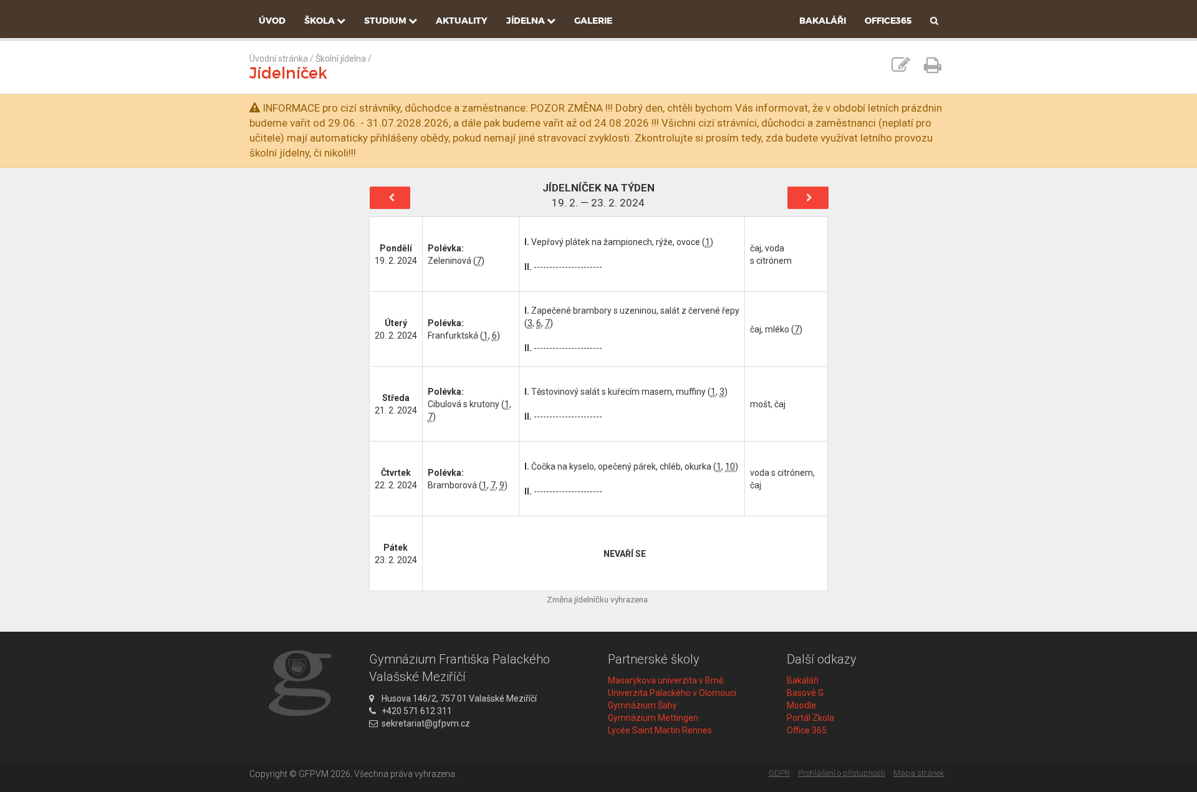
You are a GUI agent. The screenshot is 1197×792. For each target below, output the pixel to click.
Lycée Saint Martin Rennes (660, 730)
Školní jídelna (340, 59)
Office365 (888, 20)
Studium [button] (386, 20)
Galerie (593, 20)
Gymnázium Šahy (642, 705)
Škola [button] (320, 20)
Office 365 (807, 730)
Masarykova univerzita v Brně (665, 680)
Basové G (805, 693)
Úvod (272, 20)
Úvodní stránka (278, 59)
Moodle (801, 705)
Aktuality (462, 20)
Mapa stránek (919, 773)
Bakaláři (822, 20)
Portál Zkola (810, 718)
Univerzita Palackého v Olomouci (672, 693)
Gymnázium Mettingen (653, 718)
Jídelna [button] (526, 20)
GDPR (779, 773)
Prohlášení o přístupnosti (841, 773)
